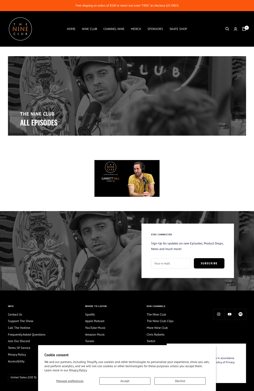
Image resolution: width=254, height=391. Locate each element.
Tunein (89, 341)
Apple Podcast (94, 321)
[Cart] (244, 29)
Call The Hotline (19, 328)
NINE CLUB (89, 29)
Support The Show (20, 321)
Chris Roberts (156, 334)
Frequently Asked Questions (26, 334)
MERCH (136, 29)
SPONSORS (155, 29)
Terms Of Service (19, 348)
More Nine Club (157, 328)
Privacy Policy (78, 370)
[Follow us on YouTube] (229, 314)
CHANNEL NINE (114, 29)
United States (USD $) (24, 377)
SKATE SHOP (178, 29)
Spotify (90, 314)
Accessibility (16, 361)
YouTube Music (95, 328)
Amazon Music (95, 334)
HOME (71, 29)
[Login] (235, 29)
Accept (124, 381)
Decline (180, 381)
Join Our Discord (19, 341)
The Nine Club (156, 314)
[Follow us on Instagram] (218, 314)
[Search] (227, 29)
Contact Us (15, 314)
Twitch (151, 341)
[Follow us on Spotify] (240, 314)
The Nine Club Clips (160, 321)
